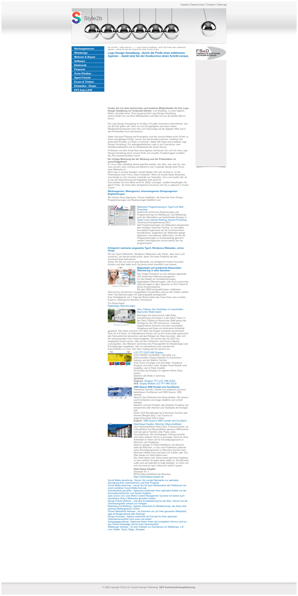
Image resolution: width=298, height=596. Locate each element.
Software (79, 61)
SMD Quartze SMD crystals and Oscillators (165, 420)
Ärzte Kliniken (82, 73)
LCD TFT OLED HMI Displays (149, 352)
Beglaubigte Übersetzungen (121, 306)
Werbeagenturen (84, 48)
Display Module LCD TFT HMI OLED (158, 383)
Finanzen (79, 69)
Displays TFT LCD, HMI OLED (160, 381)
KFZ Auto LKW (83, 90)
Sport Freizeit (82, 77)
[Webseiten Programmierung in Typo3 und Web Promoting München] (121, 215)
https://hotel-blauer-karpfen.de (148, 476)
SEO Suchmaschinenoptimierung (177, 587)
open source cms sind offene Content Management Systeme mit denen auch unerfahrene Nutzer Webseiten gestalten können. (146, 497)
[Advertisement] (148, 83)
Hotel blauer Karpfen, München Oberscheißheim (158, 424)
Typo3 (140, 220)
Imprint (184, 4)
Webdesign (81, 52)
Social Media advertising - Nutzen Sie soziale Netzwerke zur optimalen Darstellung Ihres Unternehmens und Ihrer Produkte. (143, 481)
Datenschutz (197, 4)
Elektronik (80, 65)
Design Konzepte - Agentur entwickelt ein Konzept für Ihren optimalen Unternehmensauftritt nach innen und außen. (142, 517)
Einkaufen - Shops (85, 85)
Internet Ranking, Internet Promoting (168, 220)
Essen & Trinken (84, 81)
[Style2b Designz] (76, 18)
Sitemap (221, 4)
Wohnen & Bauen (84, 56)
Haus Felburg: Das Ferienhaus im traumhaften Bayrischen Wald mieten (160, 310)
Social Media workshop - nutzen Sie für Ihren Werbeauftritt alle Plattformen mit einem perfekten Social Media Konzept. (147, 486)
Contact (210, 4)
